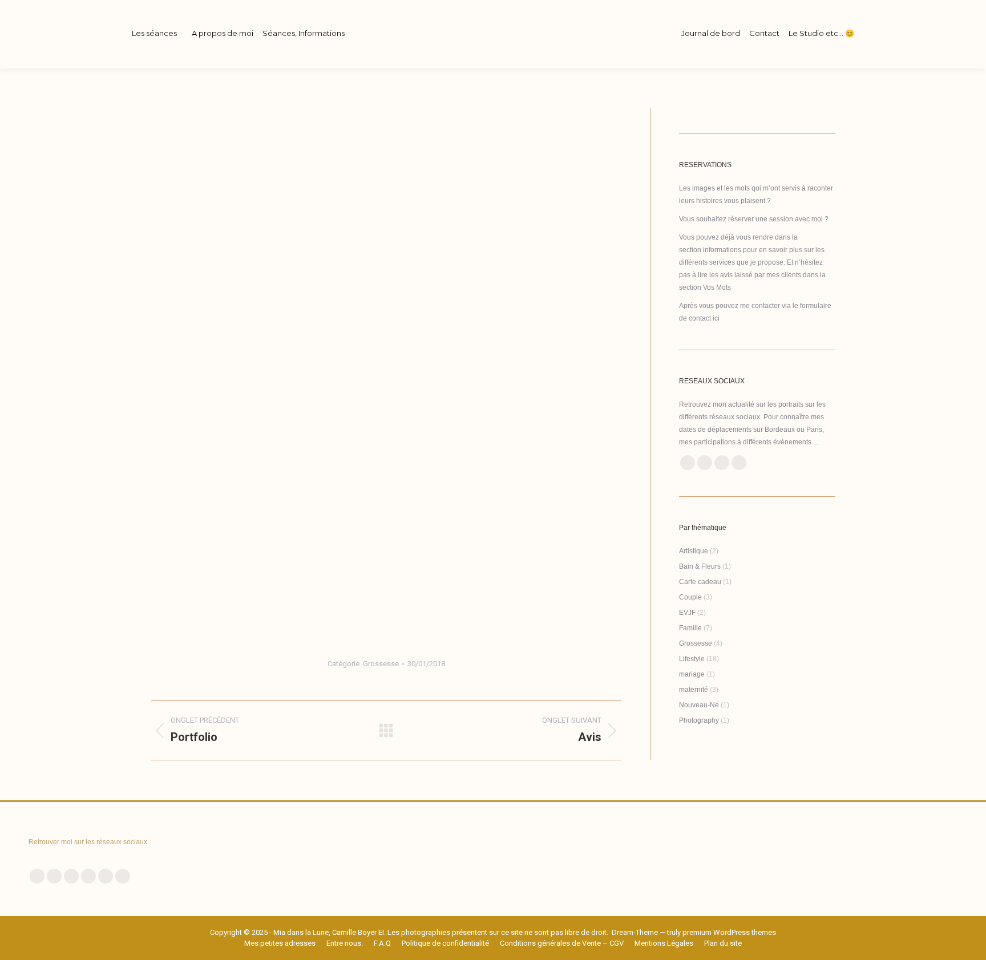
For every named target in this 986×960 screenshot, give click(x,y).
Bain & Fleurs (700, 566)
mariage (692, 674)
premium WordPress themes (729, 932)
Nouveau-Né (699, 705)
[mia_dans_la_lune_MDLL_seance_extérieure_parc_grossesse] (386, 367)
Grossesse (381, 663)
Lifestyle (692, 659)
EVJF (687, 613)
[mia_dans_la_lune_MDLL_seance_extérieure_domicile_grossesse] (386, 194)
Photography (699, 720)
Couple (690, 597)
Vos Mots (717, 287)
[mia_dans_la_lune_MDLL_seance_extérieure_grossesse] (386, 543)
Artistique (693, 551)
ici (716, 318)
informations (722, 250)
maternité (693, 690)
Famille (690, 628)
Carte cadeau (700, 582)
